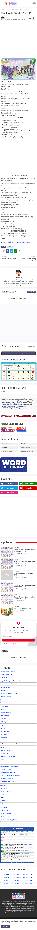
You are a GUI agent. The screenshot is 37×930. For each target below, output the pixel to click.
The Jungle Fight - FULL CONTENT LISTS (16, 242)
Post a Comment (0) (18, 353)
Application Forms (6, 674)
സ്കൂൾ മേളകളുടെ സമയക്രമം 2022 (23, 574)
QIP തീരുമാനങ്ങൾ (5, 722)
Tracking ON (22, 862)
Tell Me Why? (4, 690)
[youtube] (16, 894)
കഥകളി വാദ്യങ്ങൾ (27, 850)
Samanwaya (4, 741)
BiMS (2, 747)
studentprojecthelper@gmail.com (12, 404)
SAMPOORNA (4, 731)
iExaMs (2, 785)
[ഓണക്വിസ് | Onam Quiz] (7, 611)
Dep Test (3, 719)
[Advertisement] (18, 39)
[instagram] (24, 894)
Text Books (24, 444)
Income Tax (4, 753)
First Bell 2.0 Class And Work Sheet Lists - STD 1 (18, 874)
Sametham (3, 737)
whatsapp (29, 484)
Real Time (17, 862)
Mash (17, 278)
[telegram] (18, 894)
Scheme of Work (5, 696)
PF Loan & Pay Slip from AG (9, 766)
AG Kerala (3, 807)
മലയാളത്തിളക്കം (5, 687)
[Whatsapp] (15, 251)
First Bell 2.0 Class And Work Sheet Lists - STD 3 (18, 881)
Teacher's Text (5, 700)
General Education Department (10, 775)
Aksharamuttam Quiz (27, 451)
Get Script (12, 862)
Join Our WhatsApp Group (8, 693)
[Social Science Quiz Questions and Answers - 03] (7, 587)
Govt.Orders (4, 706)
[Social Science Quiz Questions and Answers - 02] (7, 552)
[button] (34, 3)
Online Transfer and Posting (9, 744)
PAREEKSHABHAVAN (7, 782)
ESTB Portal (4, 810)
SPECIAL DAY (4, 715)
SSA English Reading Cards (9, 684)
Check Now (4, 923)
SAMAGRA (3, 734)
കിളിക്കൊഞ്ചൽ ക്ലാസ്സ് (7, 671)
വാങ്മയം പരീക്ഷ (25, 447)
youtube (29, 488)
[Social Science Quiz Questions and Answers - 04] (7, 599)
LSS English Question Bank (27, 834)
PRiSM (2, 804)
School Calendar (5, 712)
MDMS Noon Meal (6, 750)
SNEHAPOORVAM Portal (8, 756)
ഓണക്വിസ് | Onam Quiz (22, 609)
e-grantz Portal (5, 725)
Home (3, 9)
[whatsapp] (21, 894)
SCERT (2, 801)
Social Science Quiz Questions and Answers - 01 (24, 562)
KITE (2, 760)
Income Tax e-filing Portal (8, 820)
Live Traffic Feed (17, 828)
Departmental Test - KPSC (8, 772)
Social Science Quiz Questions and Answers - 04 (24, 597)
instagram (10, 492)
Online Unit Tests (5, 677)
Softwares (3, 709)
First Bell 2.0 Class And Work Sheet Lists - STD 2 (18, 877)
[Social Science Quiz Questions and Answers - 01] (7, 563)
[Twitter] (11, 251)
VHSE (2, 797)
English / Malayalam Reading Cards (11, 681)
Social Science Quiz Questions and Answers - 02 (24, 550)
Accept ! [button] (5, 926)
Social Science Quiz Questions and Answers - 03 (24, 586)
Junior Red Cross (5, 813)
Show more (31, 291)
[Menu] (2, 3)
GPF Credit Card (5, 769)
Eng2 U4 (8, 9)
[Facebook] (7, 251)
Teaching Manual (7, 444)
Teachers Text (6, 447)
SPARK (2, 728)
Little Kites (3, 788)
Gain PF (2, 763)
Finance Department (6, 778)
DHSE (2, 794)
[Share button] (19, 251)
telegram (10, 488)
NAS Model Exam (7, 451)
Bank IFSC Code (5, 791)
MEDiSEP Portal (5, 816)
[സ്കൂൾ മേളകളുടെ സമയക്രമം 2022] (7, 575)
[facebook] (13, 894)
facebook (10, 484)
